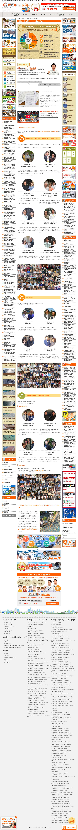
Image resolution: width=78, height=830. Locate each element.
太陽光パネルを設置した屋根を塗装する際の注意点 (38, 711)
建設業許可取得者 (8, 469)
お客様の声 (34, 14)
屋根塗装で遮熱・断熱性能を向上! (69, 347)
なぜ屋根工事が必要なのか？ (69, 240)
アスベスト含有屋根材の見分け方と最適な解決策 (9, 262)
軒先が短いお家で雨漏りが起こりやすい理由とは (9, 259)
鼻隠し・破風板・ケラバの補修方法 (9, 148)
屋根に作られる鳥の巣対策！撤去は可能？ (36, 707)
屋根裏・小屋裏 (7, 237)
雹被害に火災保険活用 (56, 818)
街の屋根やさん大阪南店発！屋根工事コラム (12, 647)
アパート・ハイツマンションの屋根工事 (69, 452)
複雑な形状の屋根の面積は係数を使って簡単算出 (61, 717)
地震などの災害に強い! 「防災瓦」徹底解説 (69, 335)
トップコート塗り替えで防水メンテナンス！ (9, 356)
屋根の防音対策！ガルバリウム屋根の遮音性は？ (70, 233)
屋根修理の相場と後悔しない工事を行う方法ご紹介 (38, 668)
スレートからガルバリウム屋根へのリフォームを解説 (70, 207)
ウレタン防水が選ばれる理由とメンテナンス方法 (9, 165)
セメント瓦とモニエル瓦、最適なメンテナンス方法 (62, 682)
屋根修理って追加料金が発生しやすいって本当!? (69, 399)
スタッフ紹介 (7, 466)
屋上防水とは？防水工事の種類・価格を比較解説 (9, 178)
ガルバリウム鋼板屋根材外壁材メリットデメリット (70, 229)
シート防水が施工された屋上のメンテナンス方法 (9, 168)
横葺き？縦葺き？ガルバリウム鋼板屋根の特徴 (70, 226)
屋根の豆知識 (7, 273)
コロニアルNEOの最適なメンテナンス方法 (69, 298)
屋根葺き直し (71, 105)
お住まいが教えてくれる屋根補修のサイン (69, 256)
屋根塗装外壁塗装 (70, 116)
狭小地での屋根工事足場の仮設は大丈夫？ (69, 301)
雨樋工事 (70, 95)
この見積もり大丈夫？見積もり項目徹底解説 (69, 381)
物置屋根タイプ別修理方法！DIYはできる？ (69, 427)
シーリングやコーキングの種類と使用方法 (9, 206)
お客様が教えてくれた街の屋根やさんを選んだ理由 (14, 645)
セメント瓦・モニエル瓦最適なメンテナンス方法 (9, 189)
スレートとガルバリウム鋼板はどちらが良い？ (69, 204)
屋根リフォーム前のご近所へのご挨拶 (68, 374)
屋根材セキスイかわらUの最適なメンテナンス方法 (69, 294)
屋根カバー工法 (71, 84)
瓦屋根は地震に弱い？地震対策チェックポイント (70, 331)
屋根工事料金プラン (32, 628)
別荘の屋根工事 (67, 455)
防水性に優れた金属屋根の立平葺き (59, 785)
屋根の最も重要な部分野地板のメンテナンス (9, 270)
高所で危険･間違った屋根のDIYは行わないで (61, 746)
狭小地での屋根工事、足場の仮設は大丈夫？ (60, 645)
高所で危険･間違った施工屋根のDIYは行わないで (9, 319)
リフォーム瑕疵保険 (8, 630)
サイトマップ (7, 482)
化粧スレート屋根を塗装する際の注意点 (68, 288)
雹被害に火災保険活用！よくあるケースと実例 (69, 357)
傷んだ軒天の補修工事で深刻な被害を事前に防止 (9, 158)
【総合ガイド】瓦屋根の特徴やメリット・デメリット (62, 666)
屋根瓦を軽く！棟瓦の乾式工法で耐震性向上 (69, 328)
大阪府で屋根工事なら (9, 472)
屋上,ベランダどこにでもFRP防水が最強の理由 (9, 175)
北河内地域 (6, 510)
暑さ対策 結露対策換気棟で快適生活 (8, 240)
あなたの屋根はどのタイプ (57, 626)
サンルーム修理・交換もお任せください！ (69, 430)
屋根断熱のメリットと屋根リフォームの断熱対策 (9, 346)
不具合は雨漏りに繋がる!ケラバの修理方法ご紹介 (9, 151)
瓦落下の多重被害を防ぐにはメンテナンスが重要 (69, 319)
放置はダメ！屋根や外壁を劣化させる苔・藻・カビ (62, 794)
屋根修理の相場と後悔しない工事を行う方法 (69, 247)
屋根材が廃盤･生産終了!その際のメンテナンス (9, 290)
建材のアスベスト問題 (9, 265)
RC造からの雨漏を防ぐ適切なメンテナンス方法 (61, 744)
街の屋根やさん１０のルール (9, 626)
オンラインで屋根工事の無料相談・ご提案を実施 (69, 368)
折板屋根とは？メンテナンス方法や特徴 (69, 282)
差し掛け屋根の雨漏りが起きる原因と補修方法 (9, 235)
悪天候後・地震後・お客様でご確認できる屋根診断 (62, 629)
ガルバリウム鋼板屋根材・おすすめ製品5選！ (61, 650)
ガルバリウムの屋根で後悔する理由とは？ (9, 305)
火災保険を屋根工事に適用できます (35, 651)
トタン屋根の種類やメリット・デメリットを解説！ (62, 676)
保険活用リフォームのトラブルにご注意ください (70, 406)
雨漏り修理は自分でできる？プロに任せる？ (9, 135)
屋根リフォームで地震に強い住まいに (35, 649)
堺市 (5, 505)
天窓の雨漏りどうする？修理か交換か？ (9, 339)
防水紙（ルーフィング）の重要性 (58, 769)
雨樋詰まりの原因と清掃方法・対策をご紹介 (36, 704)
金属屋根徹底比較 (55, 779)
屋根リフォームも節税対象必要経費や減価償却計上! (70, 461)
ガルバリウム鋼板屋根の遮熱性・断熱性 (69, 217)
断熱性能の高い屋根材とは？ (7, 343)
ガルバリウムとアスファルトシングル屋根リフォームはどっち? (9, 297)
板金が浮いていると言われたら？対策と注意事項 (70, 396)
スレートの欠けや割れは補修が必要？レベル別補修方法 (63, 675)
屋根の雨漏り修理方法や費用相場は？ (9, 326)
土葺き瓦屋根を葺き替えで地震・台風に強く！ (9, 192)
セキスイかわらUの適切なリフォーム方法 (60, 636)
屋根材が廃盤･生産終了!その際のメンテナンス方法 (62, 701)
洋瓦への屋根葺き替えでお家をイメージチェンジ (9, 293)
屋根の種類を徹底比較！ (67, 263)
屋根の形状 (6, 224)
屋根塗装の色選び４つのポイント (68, 341)
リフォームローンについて (33, 675)
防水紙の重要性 (7, 267)
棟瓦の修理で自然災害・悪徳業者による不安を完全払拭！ (63, 705)
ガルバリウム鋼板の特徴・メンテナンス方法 (60, 741)
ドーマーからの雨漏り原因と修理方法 (9, 336)
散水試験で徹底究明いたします (34, 645)
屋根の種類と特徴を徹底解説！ (8, 122)
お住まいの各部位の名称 (9, 125)
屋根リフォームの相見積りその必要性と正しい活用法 (70, 371)
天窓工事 (70, 121)
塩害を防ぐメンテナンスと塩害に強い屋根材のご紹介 (62, 792)
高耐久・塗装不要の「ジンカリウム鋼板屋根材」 (61, 742)
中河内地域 (6, 508)
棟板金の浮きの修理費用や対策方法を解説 (9, 142)
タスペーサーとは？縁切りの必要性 (8, 161)
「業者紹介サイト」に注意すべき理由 (69, 409)
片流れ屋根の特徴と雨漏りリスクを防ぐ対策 (9, 228)
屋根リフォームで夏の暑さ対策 (34, 654)
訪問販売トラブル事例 (69, 389)
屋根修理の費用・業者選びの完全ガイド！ (9, 128)
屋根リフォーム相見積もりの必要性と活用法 (36, 672)
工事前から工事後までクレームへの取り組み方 (69, 377)
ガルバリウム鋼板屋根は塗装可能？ (69, 214)
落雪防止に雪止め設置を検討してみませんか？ (37, 697)
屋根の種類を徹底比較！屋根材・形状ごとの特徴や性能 (63, 668)
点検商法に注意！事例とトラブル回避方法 (36, 637)
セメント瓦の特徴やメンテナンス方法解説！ (9, 185)
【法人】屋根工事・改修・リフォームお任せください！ (39, 661)
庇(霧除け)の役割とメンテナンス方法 (8, 202)
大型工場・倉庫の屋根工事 (33, 656)
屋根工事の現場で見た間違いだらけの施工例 (69, 338)
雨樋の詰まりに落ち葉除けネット (34, 706)
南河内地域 (6, 503)
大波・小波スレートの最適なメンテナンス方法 (9, 199)
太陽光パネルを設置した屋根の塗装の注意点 (69, 285)
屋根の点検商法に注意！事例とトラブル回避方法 (69, 393)
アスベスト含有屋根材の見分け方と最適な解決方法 (62, 735)
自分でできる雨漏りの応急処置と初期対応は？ (69, 351)
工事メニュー (52, 14)
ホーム (7, 14)
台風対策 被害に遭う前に (33, 647)
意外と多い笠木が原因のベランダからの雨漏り (9, 154)
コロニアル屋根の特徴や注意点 (68, 275)
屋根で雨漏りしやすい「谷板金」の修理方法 (9, 253)
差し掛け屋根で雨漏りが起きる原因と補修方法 (61, 803)
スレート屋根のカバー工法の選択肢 (70, 269)
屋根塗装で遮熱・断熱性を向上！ (58, 724)
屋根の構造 (6, 144)
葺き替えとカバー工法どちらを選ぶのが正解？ (69, 259)
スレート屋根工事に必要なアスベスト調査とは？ (9, 353)
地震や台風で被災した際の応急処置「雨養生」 (9, 213)
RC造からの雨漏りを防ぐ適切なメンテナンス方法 (9, 329)
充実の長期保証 (7, 631)
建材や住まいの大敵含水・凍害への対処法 (9, 244)
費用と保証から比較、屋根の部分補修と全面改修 (70, 253)
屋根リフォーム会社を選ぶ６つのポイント (70, 310)
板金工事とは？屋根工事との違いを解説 (9, 138)
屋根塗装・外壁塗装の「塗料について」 (60, 631)
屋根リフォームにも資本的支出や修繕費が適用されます (39, 677)
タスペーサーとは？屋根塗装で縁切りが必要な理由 (62, 696)
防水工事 (70, 100)
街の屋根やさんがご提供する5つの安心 (16, 14)
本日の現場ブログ (7, 643)
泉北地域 (6, 512)
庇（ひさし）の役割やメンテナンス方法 (9, 333)
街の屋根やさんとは (8, 622)
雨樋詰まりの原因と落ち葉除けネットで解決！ (70, 443)
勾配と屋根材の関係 (8, 246)
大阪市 (5, 501)
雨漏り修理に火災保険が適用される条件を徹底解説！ (62, 822)
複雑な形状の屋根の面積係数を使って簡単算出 (9, 222)
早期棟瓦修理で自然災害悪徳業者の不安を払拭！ (9, 195)
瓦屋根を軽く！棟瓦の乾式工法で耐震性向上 (60, 730)
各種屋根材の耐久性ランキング (58, 774)
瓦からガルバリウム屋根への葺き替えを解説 (69, 210)
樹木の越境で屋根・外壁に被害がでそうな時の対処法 (70, 402)
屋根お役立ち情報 (68, 312)
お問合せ (6, 479)
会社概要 (71, 14)
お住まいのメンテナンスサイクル (58, 762)
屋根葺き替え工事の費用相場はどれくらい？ (69, 250)
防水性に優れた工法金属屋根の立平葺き (8, 209)
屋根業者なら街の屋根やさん (9, 657)
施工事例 (25, 14)
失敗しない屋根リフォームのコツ (69, 244)
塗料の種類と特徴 (68, 473)
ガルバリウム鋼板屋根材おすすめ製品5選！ (69, 223)
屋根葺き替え (71, 79)
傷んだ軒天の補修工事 (56, 757)
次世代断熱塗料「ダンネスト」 (67, 344)
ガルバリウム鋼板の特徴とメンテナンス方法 (9, 312)
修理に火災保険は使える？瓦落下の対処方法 (70, 322)
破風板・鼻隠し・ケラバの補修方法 (59, 687)
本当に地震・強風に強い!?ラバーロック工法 (60, 799)
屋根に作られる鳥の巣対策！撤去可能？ (69, 446)
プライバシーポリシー (9, 475)
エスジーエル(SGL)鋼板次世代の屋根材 (9, 309)
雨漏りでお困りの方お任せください (35, 631)
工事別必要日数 (67, 306)
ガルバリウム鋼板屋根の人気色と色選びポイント (61, 662)
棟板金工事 (70, 111)
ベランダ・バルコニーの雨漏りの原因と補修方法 (9, 182)
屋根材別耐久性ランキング (8, 280)
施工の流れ (43, 14)
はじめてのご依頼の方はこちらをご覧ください (37, 622)
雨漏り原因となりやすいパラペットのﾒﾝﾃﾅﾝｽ (9, 172)
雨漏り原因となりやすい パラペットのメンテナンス (38, 689)
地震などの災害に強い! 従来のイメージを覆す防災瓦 (62, 733)
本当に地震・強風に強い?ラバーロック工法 (9, 216)
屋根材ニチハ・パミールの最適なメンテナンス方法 (70, 291)
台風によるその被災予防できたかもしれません (70, 316)
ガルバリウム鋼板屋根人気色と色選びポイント (69, 220)
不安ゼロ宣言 (6, 628)
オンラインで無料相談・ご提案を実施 (35, 624)
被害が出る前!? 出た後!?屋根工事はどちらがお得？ (70, 384)
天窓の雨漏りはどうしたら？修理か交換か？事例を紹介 (63, 689)
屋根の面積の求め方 (8, 218)
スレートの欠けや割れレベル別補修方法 (69, 272)
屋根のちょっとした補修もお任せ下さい (36, 633)
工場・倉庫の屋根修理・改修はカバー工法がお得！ (70, 433)
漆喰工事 (70, 89)
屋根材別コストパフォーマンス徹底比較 (9, 276)
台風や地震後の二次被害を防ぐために (69, 325)
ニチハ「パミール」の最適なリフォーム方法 (60, 638)
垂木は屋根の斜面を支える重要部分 (35, 683)
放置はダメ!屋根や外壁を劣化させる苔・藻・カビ (9, 286)
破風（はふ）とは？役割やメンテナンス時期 (9, 360)
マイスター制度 (7, 633)
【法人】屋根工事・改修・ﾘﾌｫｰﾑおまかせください (70, 458)
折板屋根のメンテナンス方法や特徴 (59, 678)
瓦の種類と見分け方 (8, 255)
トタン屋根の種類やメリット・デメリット (69, 279)
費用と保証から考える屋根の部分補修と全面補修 (37, 679)
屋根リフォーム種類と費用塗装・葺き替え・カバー (70, 266)
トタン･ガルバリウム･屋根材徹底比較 (9, 301)
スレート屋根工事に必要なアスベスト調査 (60, 737)
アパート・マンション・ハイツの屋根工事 (36, 658)
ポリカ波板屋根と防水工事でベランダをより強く (70, 437)
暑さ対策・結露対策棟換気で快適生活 (59, 721)
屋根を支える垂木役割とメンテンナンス (9, 322)
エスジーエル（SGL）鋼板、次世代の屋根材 (60, 783)
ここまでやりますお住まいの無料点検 (61, 14)
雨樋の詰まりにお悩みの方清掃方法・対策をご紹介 (70, 440)
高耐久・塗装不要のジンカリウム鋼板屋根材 (9, 315)
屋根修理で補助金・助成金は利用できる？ (69, 360)
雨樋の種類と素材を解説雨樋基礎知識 (9, 350)
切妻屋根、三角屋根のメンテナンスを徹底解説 (9, 231)
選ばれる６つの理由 (8, 624)
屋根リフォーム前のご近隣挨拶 (34, 635)
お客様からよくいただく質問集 (58, 635)
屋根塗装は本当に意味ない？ (8, 131)
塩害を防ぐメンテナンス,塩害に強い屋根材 (9, 283)
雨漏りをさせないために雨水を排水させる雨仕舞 (9, 250)
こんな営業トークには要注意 (69, 387)
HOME (18, 18)
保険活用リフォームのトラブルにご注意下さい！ (61, 788)
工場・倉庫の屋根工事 (69, 449)
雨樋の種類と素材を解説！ (33, 709)
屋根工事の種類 (69, 74)
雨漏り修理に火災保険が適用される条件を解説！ (69, 354)
